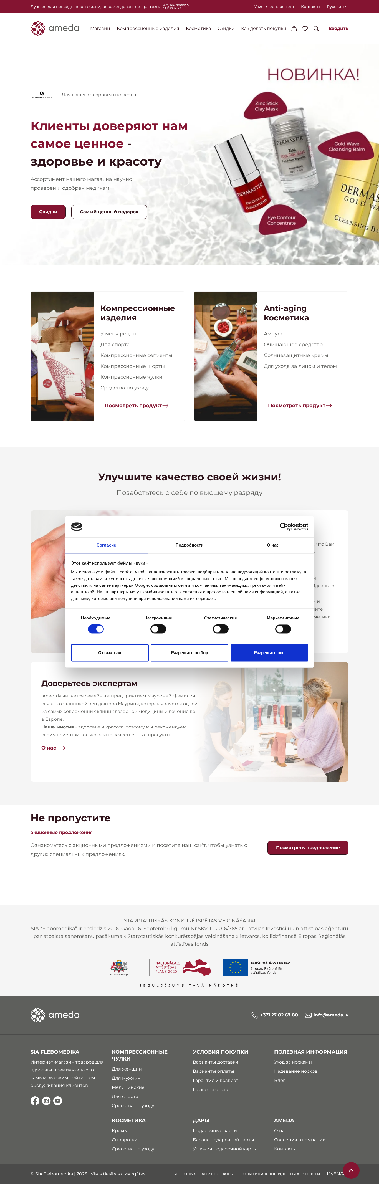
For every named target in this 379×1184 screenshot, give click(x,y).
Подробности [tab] (189, 545)
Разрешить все (269, 652)
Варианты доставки (215, 1062)
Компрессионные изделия (148, 28)
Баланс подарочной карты (223, 1139)
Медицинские (128, 1087)
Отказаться (109, 652)
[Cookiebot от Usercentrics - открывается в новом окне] (284, 527)
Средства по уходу (124, 388)
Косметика (198, 28)
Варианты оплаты (213, 1071)
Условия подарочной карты (225, 1149)
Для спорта (115, 344)
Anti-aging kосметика (286, 312)
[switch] (158, 629)
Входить (338, 28)
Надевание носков (295, 1071)
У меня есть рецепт (274, 6)
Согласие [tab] (106, 545)
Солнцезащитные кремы (296, 355)
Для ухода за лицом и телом (300, 366)
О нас (48, 748)
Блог (279, 1080)
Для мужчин (126, 1078)
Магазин (100, 28)
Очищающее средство (293, 344)
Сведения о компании (300, 1139)
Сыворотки (125, 1139)
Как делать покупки (263, 28)
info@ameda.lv (331, 1015)
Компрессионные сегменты (136, 355)
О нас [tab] (273, 545)
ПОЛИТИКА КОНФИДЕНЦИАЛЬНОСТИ (279, 1174)
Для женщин (127, 1069)
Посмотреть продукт (133, 406)
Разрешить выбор (189, 652)
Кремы (120, 1130)
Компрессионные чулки (131, 377)
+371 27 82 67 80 (279, 1015)
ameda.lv (51, 696)
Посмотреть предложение (308, 847)
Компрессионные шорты (132, 366)
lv (329, 1174)
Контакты (310, 6)
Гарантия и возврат (215, 1080)
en (336, 1174)
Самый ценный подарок (109, 211)
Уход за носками (293, 1062)
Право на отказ (210, 1089)
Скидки (226, 28)
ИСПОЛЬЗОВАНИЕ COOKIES (203, 1174)
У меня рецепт (119, 334)
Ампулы (274, 334)
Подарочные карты (215, 1130)
